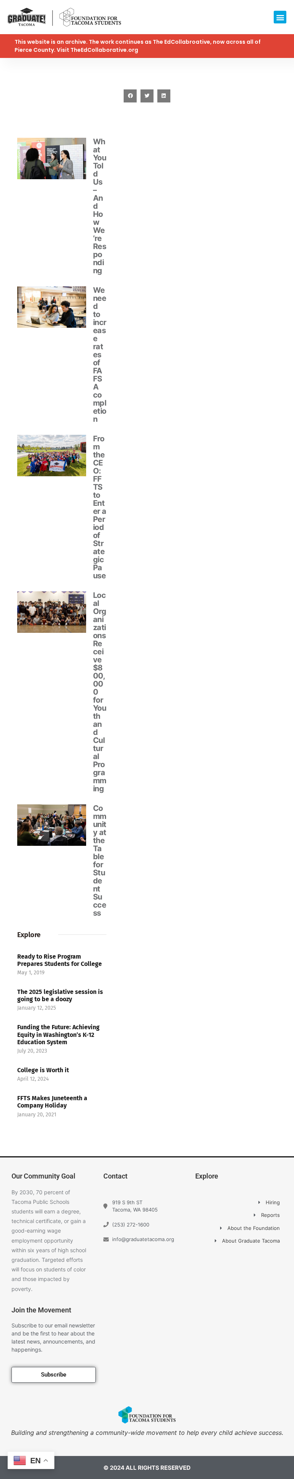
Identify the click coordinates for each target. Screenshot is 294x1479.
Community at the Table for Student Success (99, 861)
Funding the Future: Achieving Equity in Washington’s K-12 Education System (58, 1034)
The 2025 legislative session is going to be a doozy (60, 995)
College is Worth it (43, 1070)
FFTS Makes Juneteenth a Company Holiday (52, 1101)
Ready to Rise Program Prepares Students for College (59, 960)
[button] (280, 17)
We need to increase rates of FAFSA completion (99, 355)
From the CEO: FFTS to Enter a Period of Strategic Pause (99, 507)
